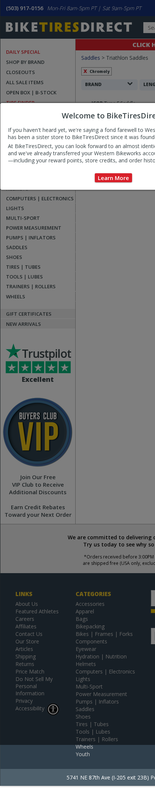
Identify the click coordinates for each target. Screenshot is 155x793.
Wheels (84, 746)
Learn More (113, 178)
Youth (83, 754)
